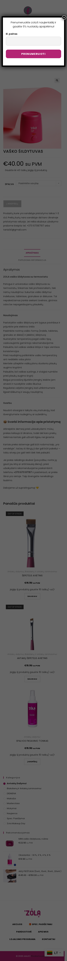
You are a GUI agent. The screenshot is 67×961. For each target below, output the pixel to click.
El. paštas (11, 34)
